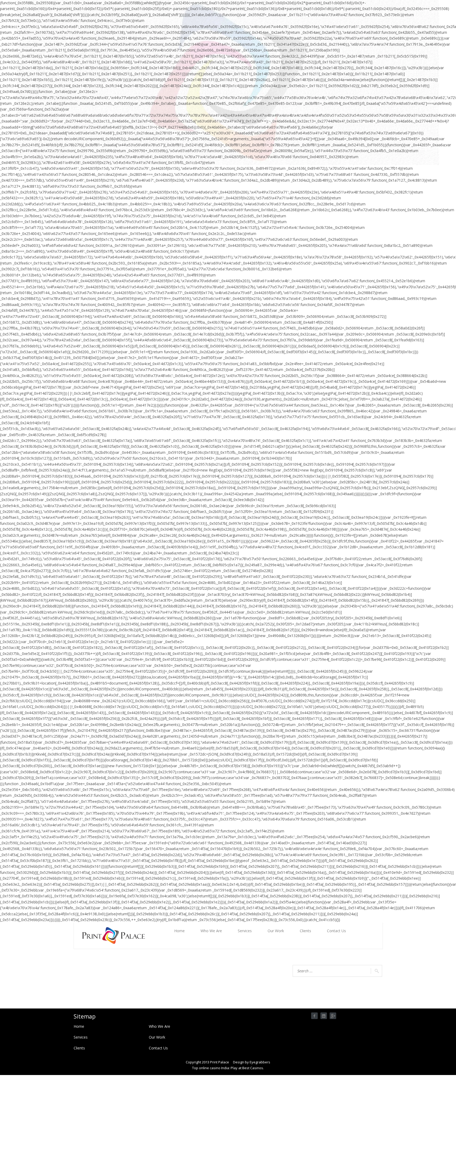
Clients (305, 930)
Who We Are (211, 930)
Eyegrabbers (260, 1062)
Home (179, 930)
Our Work (276, 930)
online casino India (214, 1068)
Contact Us (336, 930)
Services (245, 930)
